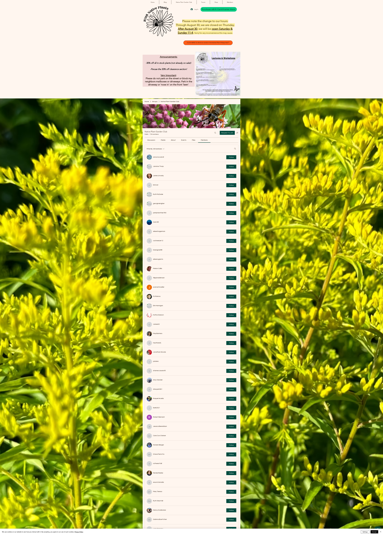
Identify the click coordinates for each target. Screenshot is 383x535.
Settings (365, 532)
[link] (151, 140)
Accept (374, 532)
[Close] (380, 531)
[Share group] (237, 132)
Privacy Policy (79, 532)
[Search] (215, 133)
